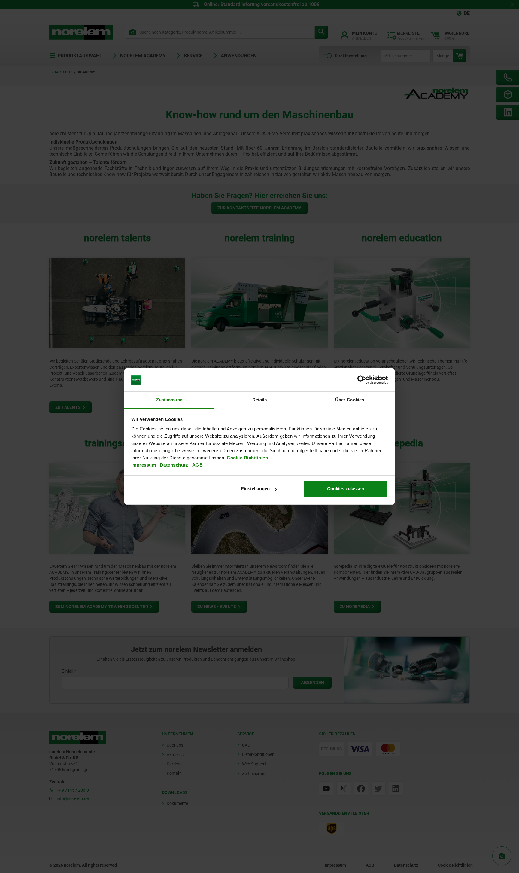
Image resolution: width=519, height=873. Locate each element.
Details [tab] (259, 399)
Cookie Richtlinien (247, 457)
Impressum (143, 464)
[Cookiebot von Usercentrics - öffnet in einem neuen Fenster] (361, 380)
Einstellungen (255, 488)
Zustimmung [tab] (169, 399)
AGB (197, 464)
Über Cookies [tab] (349, 399)
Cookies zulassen (345, 488)
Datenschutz (174, 464)
